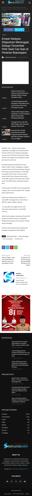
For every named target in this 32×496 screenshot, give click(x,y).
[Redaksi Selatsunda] (3, 57)
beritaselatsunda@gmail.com (19, 469)
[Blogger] (7, 481)
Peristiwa (9, 7)
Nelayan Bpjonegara (12, 236)
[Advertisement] (15, 73)
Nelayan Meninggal (23, 236)
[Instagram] (20, 481)
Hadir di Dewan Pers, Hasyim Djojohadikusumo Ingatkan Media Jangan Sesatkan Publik (20, 343)
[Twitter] (7, 247)
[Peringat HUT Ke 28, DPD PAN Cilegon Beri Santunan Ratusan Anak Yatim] (6, 124)
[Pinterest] (12, 247)
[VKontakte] (24, 481)
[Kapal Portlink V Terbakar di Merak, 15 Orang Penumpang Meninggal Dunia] (6, 380)
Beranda (4, 7)
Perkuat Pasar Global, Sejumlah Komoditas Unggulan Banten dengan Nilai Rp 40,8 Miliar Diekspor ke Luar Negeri (20, 134)
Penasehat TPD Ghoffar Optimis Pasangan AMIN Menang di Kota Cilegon (25, 261)
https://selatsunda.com (21, 278)
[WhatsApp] (16, 247)
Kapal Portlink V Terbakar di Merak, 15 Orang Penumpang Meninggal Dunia (20, 379)
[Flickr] (16, 481)
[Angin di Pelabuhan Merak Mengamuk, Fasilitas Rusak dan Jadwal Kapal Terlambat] (6, 400)
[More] (27, 29)
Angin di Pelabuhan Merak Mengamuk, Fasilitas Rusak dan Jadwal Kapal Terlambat (20, 400)
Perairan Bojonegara (7, 238)
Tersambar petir (19, 238)
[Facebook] (3, 247)
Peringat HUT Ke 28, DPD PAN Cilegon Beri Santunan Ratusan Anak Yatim (20, 124)
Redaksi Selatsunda (11, 57)
